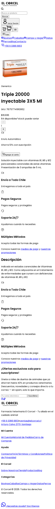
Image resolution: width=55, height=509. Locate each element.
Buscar (5, 17)
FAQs (15, 454)
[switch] (2, 151)
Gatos (49, 38)
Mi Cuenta (6, 437)
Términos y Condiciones (31, 454)
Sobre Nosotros (9, 470)
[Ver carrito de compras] (7, 28)
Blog (13, 41)
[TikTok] (4, 399)
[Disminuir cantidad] (3, 122)
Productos (31, 470)
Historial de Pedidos (23, 437)
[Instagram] (2, 399)
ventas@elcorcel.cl (30, 420)
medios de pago (29, 249)
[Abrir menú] (15, 30)
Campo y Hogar (35, 38)
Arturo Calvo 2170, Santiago (16, 424)
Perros (7, 41)
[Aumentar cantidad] (3, 129)
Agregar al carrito (12, 155)
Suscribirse (33, 396)
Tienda (22, 470)
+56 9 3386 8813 (9, 420)
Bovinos (7, 38)
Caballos (19, 38)
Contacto (21, 41)
